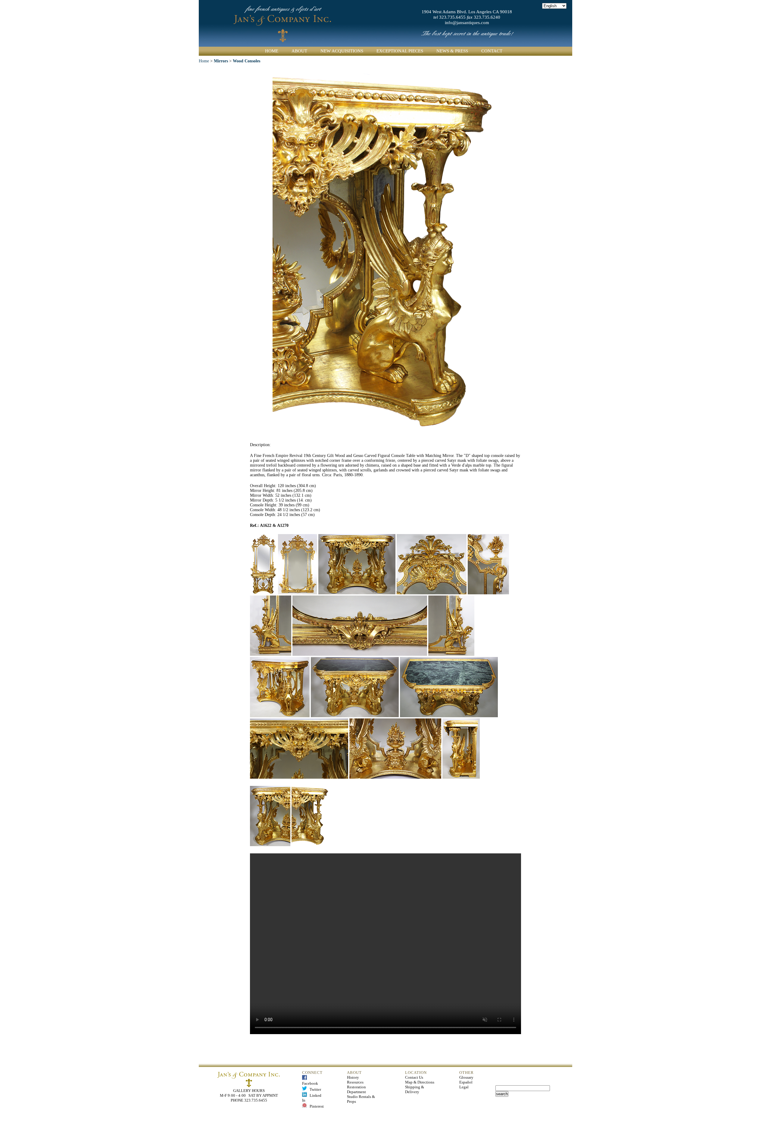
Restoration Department (356, 1089)
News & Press (452, 50)
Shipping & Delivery (414, 1089)
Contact (491, 50)
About (299, 50)
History (353, 1077)
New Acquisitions (341, 50)
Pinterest (315, 1106)
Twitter (314, 1089)
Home (271, 50)
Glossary (466, 1077)
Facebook (310, 1081)
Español (466, 1082)
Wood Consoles (246, 61)
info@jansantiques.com (467, 22)
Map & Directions (419, 1082)
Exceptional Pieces (399, 50)
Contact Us (414, 1077)
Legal (464, 1087)
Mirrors (221, 61)
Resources (355, 1082)
